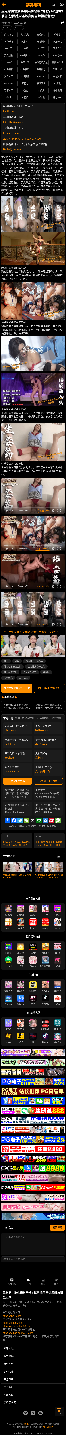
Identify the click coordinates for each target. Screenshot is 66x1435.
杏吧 (8, 97)
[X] (32, 820)
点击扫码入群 (42, 771)
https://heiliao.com (13, 122)
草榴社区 (8, 90)
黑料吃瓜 (23, 677)
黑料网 (46, 672)
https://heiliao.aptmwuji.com (18, 1333)
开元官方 (57, 48)
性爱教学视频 (10, 672)
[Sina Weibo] (51, 820)
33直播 (8, 62)
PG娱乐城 (8, 41)
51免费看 (24, 69)
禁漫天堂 (41, 83)
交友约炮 (8, 34)
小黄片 (41, 90)
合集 (17, 661)
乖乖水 (57, 34)
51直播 (41, 55)
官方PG (25, 41)
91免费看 (8, 69)
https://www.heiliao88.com (17, 1326)
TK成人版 (57, 76)
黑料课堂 (19, 27)
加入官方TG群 (18, 781)
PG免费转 (25, 55)
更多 (59, 857)
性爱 (6, 661)
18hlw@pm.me (12, 149)
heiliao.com (41, 730)
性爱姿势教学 (29, 672)
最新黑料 (7, 27)
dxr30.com (10, 744)
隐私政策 (29, 1433)
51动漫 (41, 97)
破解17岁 (57, 69)
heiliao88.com (11, 133)
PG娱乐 (41, 48)
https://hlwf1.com (12, 1316)
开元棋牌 (41, 41)
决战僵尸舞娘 (41, 62)
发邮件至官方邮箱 (48, 781)
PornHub (8, 83)
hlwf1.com (8, 111)
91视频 (24, 97)
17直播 (24, 48)
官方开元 (57, 41)
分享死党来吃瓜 (51, 688)
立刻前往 (40, 757)
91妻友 (57, 83)
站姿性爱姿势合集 (12, 666)
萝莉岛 (25, 83)
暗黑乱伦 (41, 69)
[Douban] (39, 820)
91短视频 (24, 76)
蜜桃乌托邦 (57, 62)
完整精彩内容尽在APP (17, 688)
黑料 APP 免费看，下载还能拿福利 (22, 139)
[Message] (58, 820)
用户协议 (18, 1433)
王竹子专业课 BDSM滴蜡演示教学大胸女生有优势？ (30, 632)
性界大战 (25, 62)
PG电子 (8, 48)
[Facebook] (14, 820)
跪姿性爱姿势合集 (34, 661)
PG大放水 (57, 55)
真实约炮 (25, 34)
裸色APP (57, 97)
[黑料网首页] (33, 5)
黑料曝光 (8, 677)
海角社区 (8, 76)
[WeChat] (26, 820)
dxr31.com (41, 744)
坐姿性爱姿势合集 (36, 666)
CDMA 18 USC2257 (43, 1433)
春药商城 (41, 34)
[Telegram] (20, 820)
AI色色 (25, 90)
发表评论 (57, 1227)
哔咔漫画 (57, 90)
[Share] (7, 820)
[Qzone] (45, 820)
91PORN (41, 76)
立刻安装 (10, 757)
